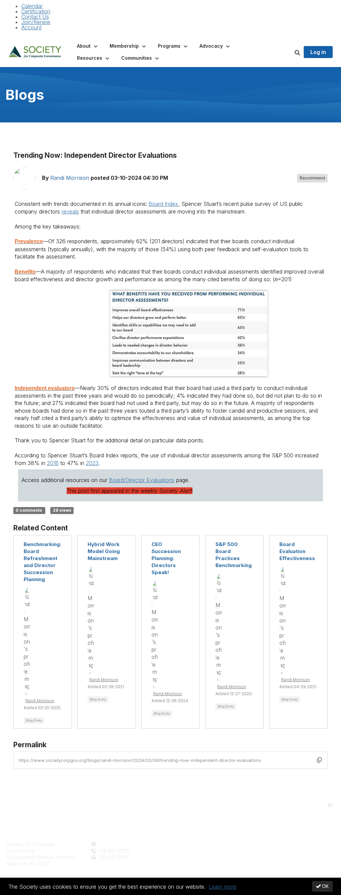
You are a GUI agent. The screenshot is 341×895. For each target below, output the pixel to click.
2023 (92, 463)
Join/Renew (35, 22)
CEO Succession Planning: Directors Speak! (166, 558)
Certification (35, 11)
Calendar (32, 6)
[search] (289, 52)
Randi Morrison (69, 178)
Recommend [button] (312, 177)
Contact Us (35, 16)
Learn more (222, 886)
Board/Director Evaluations (141, 480)
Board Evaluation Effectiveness (297, 551)
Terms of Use (273, 851)
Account (31, 27)
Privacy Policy (273, 844)
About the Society (194, 844)
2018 (53, 463)
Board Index (163, 203)
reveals (70, 211)
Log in (318, 52)
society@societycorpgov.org (130, 844)
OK (325, 886)
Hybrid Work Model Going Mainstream (104, 551)
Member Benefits (193, 851)
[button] (88, 46)
